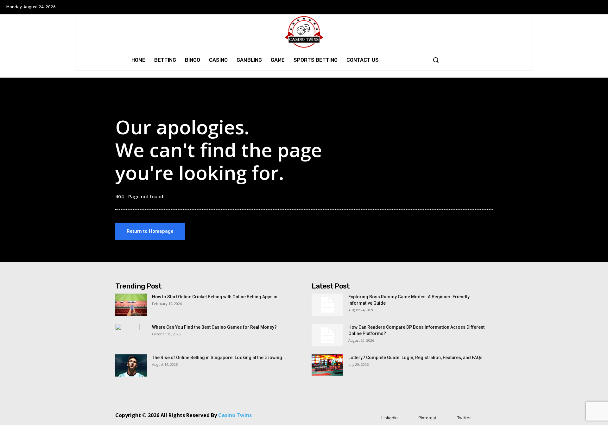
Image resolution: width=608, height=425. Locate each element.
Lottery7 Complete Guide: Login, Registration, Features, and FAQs (415, 357)
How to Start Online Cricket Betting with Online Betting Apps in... (216, 296)
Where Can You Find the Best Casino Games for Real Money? (214, 327)
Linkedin (389, 417)
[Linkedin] (371, 417)
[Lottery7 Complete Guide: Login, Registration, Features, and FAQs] (327, 365)
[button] (435, 59)
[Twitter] (447, 417)
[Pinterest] (409, 417)
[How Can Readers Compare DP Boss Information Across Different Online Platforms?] (327, 335)
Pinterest (427, 417)
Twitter (464, 417)
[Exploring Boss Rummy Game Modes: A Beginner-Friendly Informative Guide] (327, 305)
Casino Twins (235, 415)
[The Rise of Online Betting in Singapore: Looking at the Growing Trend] (131, 365)
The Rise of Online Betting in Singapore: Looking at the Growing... (219, 357)
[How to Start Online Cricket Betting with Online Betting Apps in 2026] (131, 305)
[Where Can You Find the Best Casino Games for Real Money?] (127, 335)
